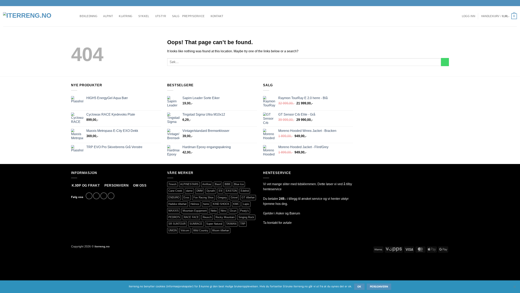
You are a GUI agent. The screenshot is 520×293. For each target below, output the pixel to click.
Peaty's (244, 210)
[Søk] (75, 16)
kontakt (272, 222)
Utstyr (160, 16)
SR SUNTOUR (177, 223)
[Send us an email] (511, 3)
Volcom (185, 230)
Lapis (246, 204)
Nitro (223, 210)
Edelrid (245, 190)
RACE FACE (191, 217)
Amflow (206, 184)
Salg (175, 16)
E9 (220, 190)
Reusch (207, 217)
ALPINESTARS (189, 184)
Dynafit (211, 190)
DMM (199, 190)
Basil (218, 184)
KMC (236, 204)
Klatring (125, 16)
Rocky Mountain (225, 217)
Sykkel (143, 16)
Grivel (234, 197)
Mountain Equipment (195, 210)
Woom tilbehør (220, 230)
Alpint (108, 16)
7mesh (172, 184)
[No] (514, 288)
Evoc (186, 197)
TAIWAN (231, 223)
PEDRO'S (174, 217)
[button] (468, 16)
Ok (359, 286)
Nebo (214, 210)
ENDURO (174, 197)
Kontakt (217, 16)
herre (206, 204)
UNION (172, 230)
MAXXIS (173, 210)
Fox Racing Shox (203, 197)
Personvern (379, 286)
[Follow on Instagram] (507, 3)
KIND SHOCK (221, 204)
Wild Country (200, 230)
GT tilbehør (248, 197)
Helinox (195, 204)
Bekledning (88, 16)
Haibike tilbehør (177, 204)
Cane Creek (175, 190)
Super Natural (214, 223)
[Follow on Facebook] (503, 3)
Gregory (222, 197)
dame (189, 190)
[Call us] (515, 3)
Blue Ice (239, 184)
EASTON (231, 190)
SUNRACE (196, 223)
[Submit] (445, 62)
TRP (242, 223)
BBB (227, 184)
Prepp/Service (193, 16)
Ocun (233, 210)
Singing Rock (246, 217)
